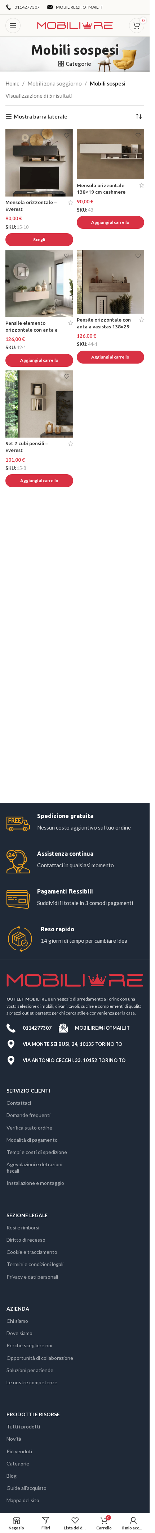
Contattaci (18, 1103)
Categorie (17, 1463)
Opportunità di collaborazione (39, 1358)
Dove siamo (19, 1333)
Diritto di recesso (25, 1240)
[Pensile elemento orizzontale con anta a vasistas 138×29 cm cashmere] (39, 283)
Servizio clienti (28, 1091)
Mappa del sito (22, 1500)
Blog (11, 1476)
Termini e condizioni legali (34, 1264)
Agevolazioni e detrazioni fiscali (34, 1167)
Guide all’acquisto (26, 1488)
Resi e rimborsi (22, 1227)
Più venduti (19, 1451)
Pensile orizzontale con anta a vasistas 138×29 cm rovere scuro (104, 326)
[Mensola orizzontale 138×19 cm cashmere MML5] (111, 154)
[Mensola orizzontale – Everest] (39, 163)
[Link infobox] (74, 824)
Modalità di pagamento (32, 1140)
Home (12, 83)
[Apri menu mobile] (13, 25)
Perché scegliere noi (29, 1345)
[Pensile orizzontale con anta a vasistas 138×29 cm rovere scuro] (111, 282)
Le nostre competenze (31, 1382)
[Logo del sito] (75, 25)
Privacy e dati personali (32, 1277)
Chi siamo (17, 1321)
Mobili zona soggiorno (54, 83)
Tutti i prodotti (23, 1426)
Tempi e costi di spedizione (36, 1152)
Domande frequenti (28, 1115)
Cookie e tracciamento (31, 1252)
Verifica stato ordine (29, 1128)
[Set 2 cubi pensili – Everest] (39, 404)
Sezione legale (27, 1215)
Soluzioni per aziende (29, 1370)
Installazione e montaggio (35, 1183)
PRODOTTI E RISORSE (33, 1414)
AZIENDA (17, 1309)
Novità (13, 1439)
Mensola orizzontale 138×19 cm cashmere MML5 (101, 192)
